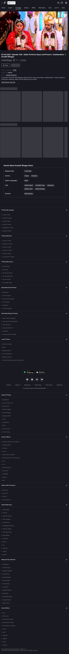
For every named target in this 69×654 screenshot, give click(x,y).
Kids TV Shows (6, 432)
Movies (26, 8)
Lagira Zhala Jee (7, 325)
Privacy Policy (37, 385)
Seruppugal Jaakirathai (8, 525)
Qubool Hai (5, 305)
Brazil (4, 642)
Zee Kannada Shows (8, 276)
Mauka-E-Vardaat (7, 357)
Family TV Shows (7, 247)
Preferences (59, 385)
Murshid (5, 513)
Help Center (27, 385)
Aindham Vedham (7, 529)
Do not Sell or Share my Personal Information (34, 388)
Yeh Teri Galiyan (7, 295)
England (5, 638)
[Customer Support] (62, 2)
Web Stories (6, 616)
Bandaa (5, 477)
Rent (63, 8)
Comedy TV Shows (7, 250)
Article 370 (5, 471)
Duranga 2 (5, 538)
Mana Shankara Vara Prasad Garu (11, 458)
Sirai (4, 464)
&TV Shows (5, 270)
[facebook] (26, 379)
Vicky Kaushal (6, 584)
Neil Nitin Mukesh (7, 590)
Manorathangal (6, 519)
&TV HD (5, 496)
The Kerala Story (7, 467)
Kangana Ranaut (7, 600)
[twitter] (36, 379)
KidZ (50, 8)
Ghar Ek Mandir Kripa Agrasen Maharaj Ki (13, 360)
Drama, (8, 74)
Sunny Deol (5, 587)
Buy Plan (12, 3)
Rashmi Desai (6, 603)
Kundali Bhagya (6, 59)
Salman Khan (6, 574)
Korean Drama (6, 429)
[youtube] (41, 379)
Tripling (4, 551)
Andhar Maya (6, 522)
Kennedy (5, 448)
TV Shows (18, 8)
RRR (4, 480)
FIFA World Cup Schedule (9, 626)
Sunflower (5, 548)
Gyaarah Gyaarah (7, 516)
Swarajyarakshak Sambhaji (9, 334)
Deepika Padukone (7, 571)
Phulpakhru (5, 331)
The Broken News (7, 532)
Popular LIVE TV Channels (8, 485)
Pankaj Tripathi (6, 580)
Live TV (57, 8)
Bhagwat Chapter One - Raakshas (11, 442)
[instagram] (31, 379)
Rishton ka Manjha (7, 344)
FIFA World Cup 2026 (8, 619)
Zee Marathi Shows (7, 273)
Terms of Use (48, 385)
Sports (10, 8)
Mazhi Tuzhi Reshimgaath (9, 318)
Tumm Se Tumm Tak (8, 403)
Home (3, 8)
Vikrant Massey (6, 567)
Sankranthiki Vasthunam (9, 454)
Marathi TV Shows (7, 218)
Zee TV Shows (6, 266)
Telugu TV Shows (7, 224)
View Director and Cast (8, 81)
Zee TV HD (5, 493)
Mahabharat (6, 400)
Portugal (5, 645)
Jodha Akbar (6, 292)
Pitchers (5, 554)
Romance (14, 74)
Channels (8, 385)
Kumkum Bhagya (7, 409)
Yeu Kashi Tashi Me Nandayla (10, 321)
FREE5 (33, 8)
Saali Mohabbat (7, 445)
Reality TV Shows (7, 253)
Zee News (5, 490)
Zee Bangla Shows (7, 282)
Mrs (4, 461)
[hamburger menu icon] (66, 2)
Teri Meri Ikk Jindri (7, 308)
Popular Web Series (6, 504)
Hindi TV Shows (6, 215)
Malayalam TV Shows (8, 228)
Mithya (4, 542)
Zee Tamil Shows (7, 279)
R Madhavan (6, 564)
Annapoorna (6, 422)
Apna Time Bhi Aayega (8, 299)
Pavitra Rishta (6, 302)
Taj (3, 545)
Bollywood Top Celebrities (8, 559)
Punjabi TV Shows (7, 231)
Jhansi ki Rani (6, 406)
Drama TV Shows (7, 241)
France (4, 629)
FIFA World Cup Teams (8, 622)
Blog (4, 613)
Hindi (14, 69)
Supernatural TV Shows (8, 257)
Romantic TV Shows (7, 244)
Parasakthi (5, 474)
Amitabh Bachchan (7, 596)
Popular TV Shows (6, 394)
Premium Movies (6, 436)
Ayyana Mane (6, 509)
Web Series (42, 8)
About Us (17, 385)
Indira (4, 425)
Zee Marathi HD (7, 500)
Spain (4, 632)
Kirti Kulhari (5, 593)
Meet (4, 347)
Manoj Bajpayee (7, 577)
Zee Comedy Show (7, 354)
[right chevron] (2, 105)
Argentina (5, 635)
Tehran (4, 451)
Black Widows (6, 535)
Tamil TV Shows (6, 221)
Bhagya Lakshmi (7, 350)
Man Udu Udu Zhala (8, 328)
